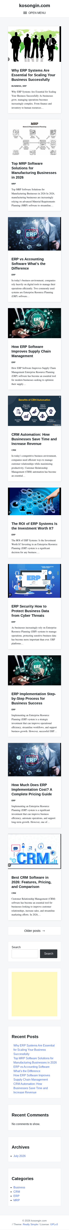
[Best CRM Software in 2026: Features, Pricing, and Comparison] (34, 851)
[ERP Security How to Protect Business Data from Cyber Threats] (34, 581)
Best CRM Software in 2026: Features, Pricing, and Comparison (31, 882)
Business (16, 86)
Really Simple (30, 1224)
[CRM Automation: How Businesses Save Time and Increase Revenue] (34, 411)
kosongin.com (34, 5)
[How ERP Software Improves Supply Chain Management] (34, 323)
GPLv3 (54, 1224)
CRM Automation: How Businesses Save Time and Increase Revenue (34, 439)
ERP (25, 86)
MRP (14, 184)
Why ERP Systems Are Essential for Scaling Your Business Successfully (33, 75)
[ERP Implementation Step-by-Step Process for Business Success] (34, 670)
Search (16, 947)
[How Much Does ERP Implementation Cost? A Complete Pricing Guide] (34, 759)
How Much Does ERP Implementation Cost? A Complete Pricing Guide (32, 789)
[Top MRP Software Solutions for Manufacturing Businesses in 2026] (34, 137)
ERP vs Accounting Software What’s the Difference (28, 263)
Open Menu (37, 12)
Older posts (32, 931)
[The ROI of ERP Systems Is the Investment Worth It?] (34, 501)
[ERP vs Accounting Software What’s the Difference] (34, 233)
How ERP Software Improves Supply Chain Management (31, 351)
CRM (14, 450)
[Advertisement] (34, 994)
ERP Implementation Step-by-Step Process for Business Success (34, 698)
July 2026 (19, 1156)
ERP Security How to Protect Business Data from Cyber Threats (30, 610)
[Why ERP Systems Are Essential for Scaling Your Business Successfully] (34, 44)
